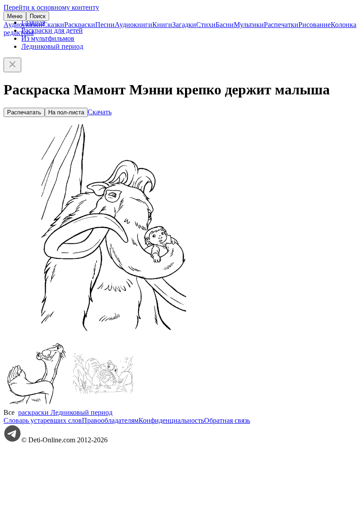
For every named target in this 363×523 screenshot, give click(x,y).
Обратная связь (227, 420)
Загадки (184, 24)
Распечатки (281, 24)
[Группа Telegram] (12, 440)
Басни (225, 24)
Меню (15, 16)
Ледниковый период (52, 46)
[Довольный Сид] (37, 404)
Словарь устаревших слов (43, 420)
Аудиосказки (23, 24)
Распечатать (24, 112)
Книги (162, 24)
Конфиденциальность (171, 420)
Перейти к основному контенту (51, 7)
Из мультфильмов (47, 38)
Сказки (53, 24)
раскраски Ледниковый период (65, 412)
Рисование (314, 24)
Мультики (249, 24)
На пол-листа (66, 112)
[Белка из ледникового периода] (103, 404)
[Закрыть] (12, 65)
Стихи (206, 24)
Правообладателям (110, 420)
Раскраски (79, 24)
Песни (105, 24)
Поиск (38, 16)
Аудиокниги (133, 24)
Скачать (100, 112)
